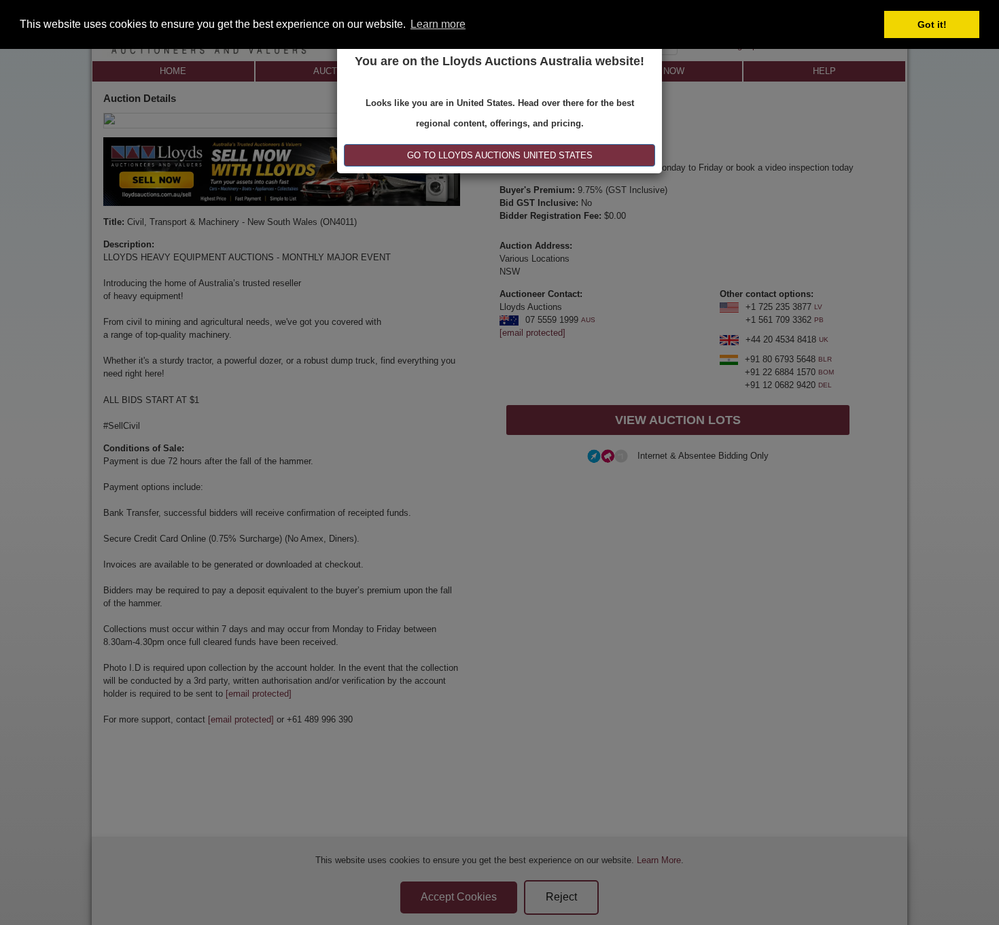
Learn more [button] (438, 24)
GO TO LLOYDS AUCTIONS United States (500, 155)
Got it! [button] (932, 24)
